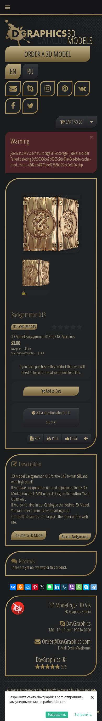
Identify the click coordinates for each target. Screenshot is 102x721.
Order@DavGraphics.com (28, 516)
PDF (37, 438)
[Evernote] (50, 587)
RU (30, 71)
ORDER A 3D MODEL (47, 54)
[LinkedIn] (57, 587)
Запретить (83, 714)
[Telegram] (93, 587)
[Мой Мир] (28, 587)
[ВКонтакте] (13, 587)
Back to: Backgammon (74, 536)
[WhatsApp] (79, 587)
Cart (73, 122)
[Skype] (86, 587)
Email (73, 438)
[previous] (86, 438)
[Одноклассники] (20, 587)
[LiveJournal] (64, 587)
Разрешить (57, 714)
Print (54, 438)
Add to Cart (53, 391)
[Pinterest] (35, 587)
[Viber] (72, 587)
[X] (42, 587)
